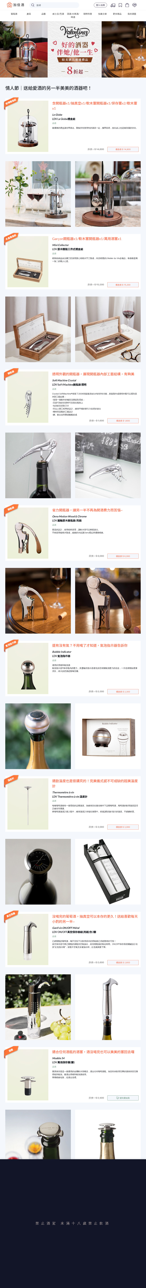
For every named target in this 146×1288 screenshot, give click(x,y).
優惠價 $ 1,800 (123, 420)
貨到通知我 (125, 1098)
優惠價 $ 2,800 (123, 962)
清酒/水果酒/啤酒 (73, 15)
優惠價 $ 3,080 (123, 827)
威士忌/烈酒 (58, 14)
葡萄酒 (14, 14)
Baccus (15, 5)
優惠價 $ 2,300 (123, 691)
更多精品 (117, 14)
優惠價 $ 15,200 (122, 285)
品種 (43, 14)
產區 (29, 14)
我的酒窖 (132, 14)
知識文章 (102, 14)
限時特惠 (87, 14)
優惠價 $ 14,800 (123, 149)
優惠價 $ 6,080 (123, 556)
